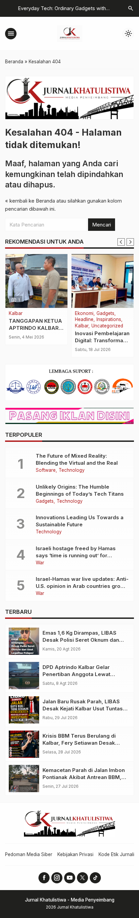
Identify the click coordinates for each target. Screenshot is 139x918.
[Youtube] (69, 877)
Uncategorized (107, 326)
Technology (72, 470)
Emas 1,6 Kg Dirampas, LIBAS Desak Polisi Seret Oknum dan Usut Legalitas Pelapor (81, 640)
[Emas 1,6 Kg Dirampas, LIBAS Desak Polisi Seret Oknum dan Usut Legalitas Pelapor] (24, 641)
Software (46, 470)
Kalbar (16, 313)
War (40, 563)
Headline (84, 319)
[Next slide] (130, 242)
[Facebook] (44, 877)
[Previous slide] (121, 242)
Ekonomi (84, 313)
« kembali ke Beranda (30, 201)
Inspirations (108, 319)
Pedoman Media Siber (28, 854)
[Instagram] (56, 877)
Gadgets (105, 313)
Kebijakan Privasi (75, 854)
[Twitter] (82, 877)
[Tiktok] (95, 877)
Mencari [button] (101, 224)
